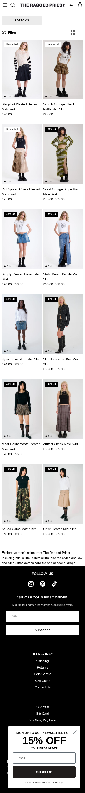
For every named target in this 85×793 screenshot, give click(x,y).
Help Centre (42, 674)
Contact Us (43, 687)
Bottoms (22, 20)
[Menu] (5, 5)
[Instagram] (30, 583)
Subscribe (42, 630)
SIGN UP (44, 772)
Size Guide (42, 681)
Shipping (42, 661)
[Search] (15, 5)
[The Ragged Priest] (42, 5)
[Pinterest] (42, 583)
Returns (42, 667)
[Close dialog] (75, 732)
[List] (80, 32)
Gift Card (42, 713)
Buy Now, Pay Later (43, 720)
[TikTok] (54, 583)
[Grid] (74, 32)
